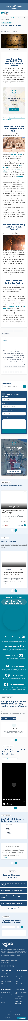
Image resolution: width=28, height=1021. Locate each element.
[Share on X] (24, 800)
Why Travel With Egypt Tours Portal (14, 602)
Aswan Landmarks (5, 333)
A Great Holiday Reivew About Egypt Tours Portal (12, 800)
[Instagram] (8, 372)
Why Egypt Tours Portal (6, 995)
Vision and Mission (5, 1000)
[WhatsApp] (3, 372)
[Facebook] (6, 372)
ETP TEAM (11, 29)
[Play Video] (14, 785)
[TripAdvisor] (10, 966)
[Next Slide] (16, 530)
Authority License (19, 1001)
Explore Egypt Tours (14, 471)
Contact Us (18, 973)
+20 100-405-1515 (5, 962)
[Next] (16, 740)
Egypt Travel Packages (6, 973)
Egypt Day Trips (4, 978)
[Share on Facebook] (24, 797)
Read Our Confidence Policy (8, 718)
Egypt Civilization (8, 330)
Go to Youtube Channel (10, 759)
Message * (5, 418)
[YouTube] (13, 372)
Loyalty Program (17, 1012)
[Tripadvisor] (21, 372)
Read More (14, 109)
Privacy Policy (18, 998)
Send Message (14, 431)
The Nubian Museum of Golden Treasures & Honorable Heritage (14, 574)
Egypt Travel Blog (18, 330)
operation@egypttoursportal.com (9, 960)
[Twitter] (11, 372)
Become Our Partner (8, 927)
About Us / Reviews (5, 992)
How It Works (19, 976)
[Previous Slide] (12, 530)
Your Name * (5, 396)
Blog (7, 1012)
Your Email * (5, 403)
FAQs (17, 981)
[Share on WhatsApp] (24, 803)
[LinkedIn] (16, 372)
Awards (2, 997)
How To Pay (18, 978)
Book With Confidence (14, 597)
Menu (24, 13)
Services (3, 1002)
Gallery (10, 1012)
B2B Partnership (19, 983)
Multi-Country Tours (5, 983)
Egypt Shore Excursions (6, 981)
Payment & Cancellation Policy (21, 993)
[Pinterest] (18, 372)
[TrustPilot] (13, 966)
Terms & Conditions (19, 996)
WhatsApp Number (7, 410)
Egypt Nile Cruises (5, 976)
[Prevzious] (12, 740)
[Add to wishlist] (25, 492)
